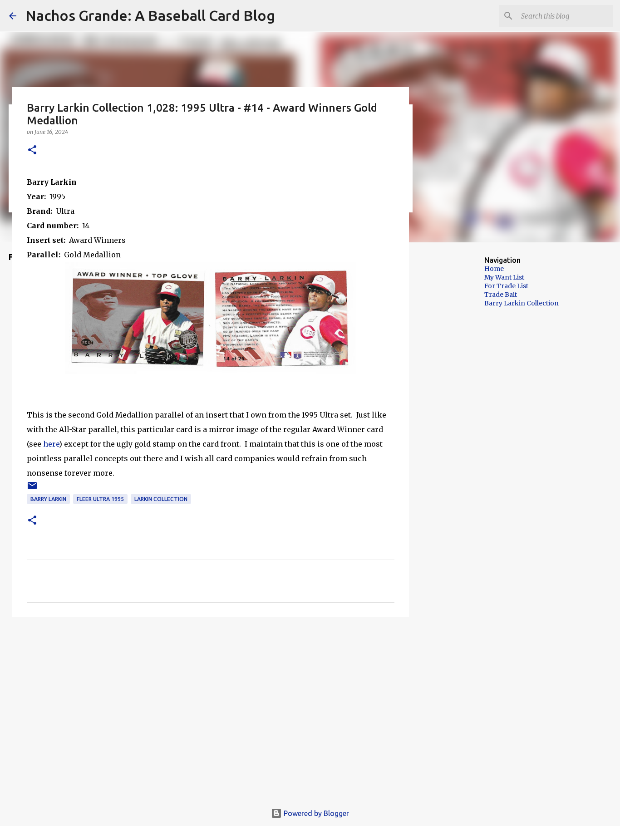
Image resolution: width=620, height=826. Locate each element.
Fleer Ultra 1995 (100, 499)
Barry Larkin (48, 499)
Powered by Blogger (315, 813)
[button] (32, 150)
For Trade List (506, 286)
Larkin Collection (160, 499)
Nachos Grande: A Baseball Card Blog (150, 15)
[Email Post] (32, 489)
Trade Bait (500, 294)
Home (494, 269)
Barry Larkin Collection (521, 303)
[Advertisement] (455, 392)
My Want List (504, 277)
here (51, 443)
